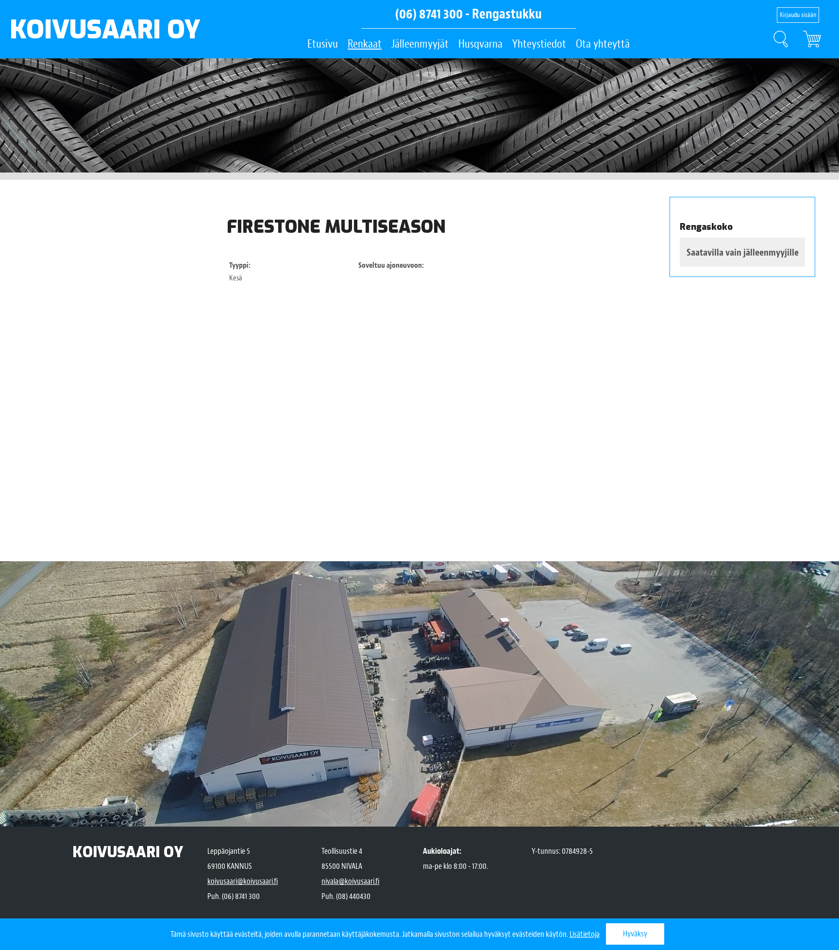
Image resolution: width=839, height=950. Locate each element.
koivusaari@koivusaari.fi (242, 881)
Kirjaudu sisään (798, 15)
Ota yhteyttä (603, 43)
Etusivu (322, 43)
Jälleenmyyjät (420, 43)
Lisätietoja (585, 934)
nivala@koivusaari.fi (350, 881)
